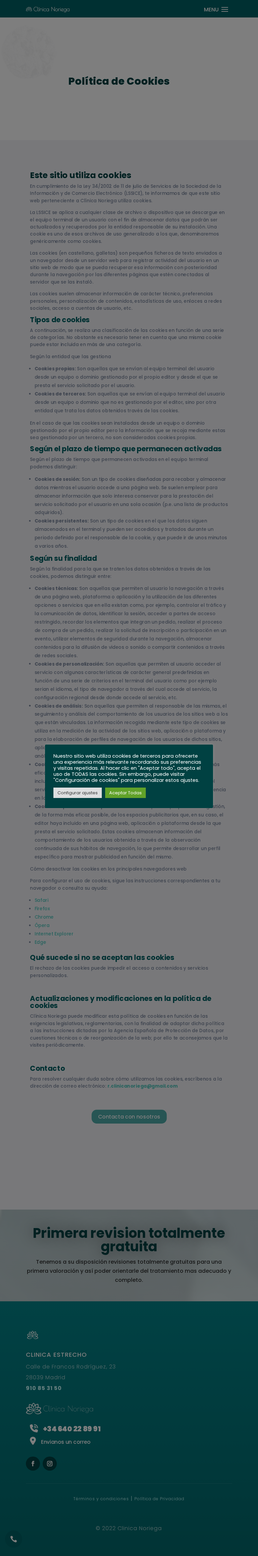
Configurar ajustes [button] (77, 793)
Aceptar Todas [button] (125, 793)
